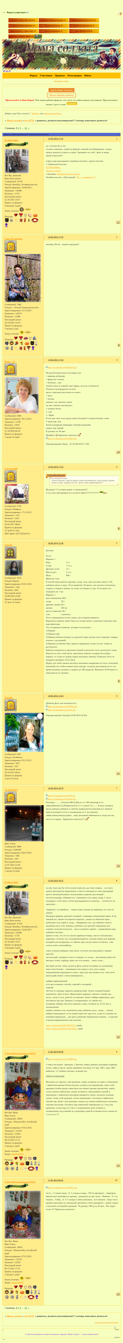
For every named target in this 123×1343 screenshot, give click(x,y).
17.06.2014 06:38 (55, 1052)
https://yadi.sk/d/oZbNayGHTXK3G (62, 1028)
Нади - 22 (10, 361)
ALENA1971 (11, 790)
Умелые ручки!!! (53, 171)
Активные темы (61, 81)
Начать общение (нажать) (61, 95)
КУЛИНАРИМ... (53, 167)
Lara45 (8, 545)
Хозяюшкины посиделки (68, 174)
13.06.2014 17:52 (55, 467)
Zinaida (9, 697)
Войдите (35, 113)
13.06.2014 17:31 (55, 138)
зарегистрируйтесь (52, 113)
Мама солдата (14, 120)
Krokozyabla (11, 140)
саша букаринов (13, 238)
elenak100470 (17, 1154)
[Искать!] (119, 13)
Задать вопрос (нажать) (61, 90)
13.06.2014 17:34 (55, 360)
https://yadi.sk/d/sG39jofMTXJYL (61, 1025)
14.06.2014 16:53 (55, 788)
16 (26, 128)
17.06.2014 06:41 (55, 1180)
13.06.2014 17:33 (55, 237)
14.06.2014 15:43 (55, 696)
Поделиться (47, 140)
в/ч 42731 (29, 120)
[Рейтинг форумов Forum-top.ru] (72, 104)
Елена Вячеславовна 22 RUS (20, 1053)
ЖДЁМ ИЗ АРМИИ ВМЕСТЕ (21, 37)
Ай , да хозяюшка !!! (85, 177)
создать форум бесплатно (106, 1322)
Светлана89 (11, 468)
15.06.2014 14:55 (55, 880)
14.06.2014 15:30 (55, 543)
